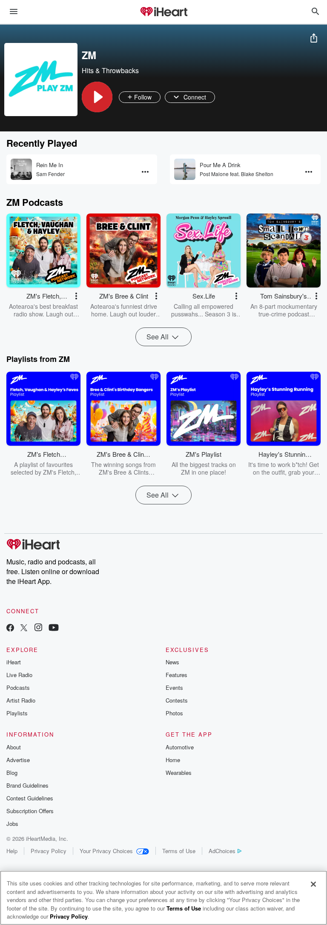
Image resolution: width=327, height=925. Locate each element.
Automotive (180, 747)
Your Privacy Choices (106, 851)
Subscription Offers (30, 811)
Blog (11, 772)
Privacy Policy (48, 851)
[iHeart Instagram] (38, 628)
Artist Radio (20, 700)
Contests (177, 700)
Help (11, 851)
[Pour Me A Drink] (184, 169)
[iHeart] (163, 12)
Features (176, 675)
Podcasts (18, 687)
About (13, 747)
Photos (174, 713)
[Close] (313, 884)
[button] (97, 97)
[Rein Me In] (21, 169)
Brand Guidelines (27, 785)
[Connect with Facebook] (10, 628)
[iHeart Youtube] (54, 628)
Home (173, 760)
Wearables (179, 772)
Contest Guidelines (29, 798)
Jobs (12, 824)
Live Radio (19, 675)
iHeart (13, 662)
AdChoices (222, 851)
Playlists (17, 713)
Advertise (18, 760)
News (172, 662)
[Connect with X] (23, 628)
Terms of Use (178, 851)
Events (174, 687)
